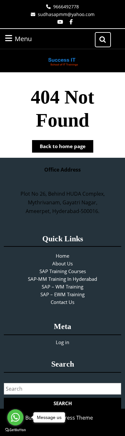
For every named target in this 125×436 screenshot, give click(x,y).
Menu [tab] (31, 38)
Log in (62, 342)
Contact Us (62, 302)
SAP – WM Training (62, 286)
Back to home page (66, 148)
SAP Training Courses (62, 271)
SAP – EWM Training (62, 294)
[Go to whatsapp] (15, 417)
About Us (62, 263)
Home (62, 256)
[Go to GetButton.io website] (15, 430)
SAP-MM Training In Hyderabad (62, 279)
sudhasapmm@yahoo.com (66, 14)
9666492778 (66, 7)
